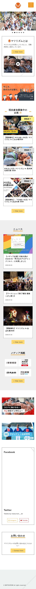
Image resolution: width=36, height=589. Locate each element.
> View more (18, 52)
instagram (13, 520)
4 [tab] (19, 32)
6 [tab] (23, 32)
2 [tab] (14, 32)
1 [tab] (12, 32)
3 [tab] (16, 32)
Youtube (25, 520)
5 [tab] (21, 32)
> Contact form (18, 550)
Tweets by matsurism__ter (13, 514)
